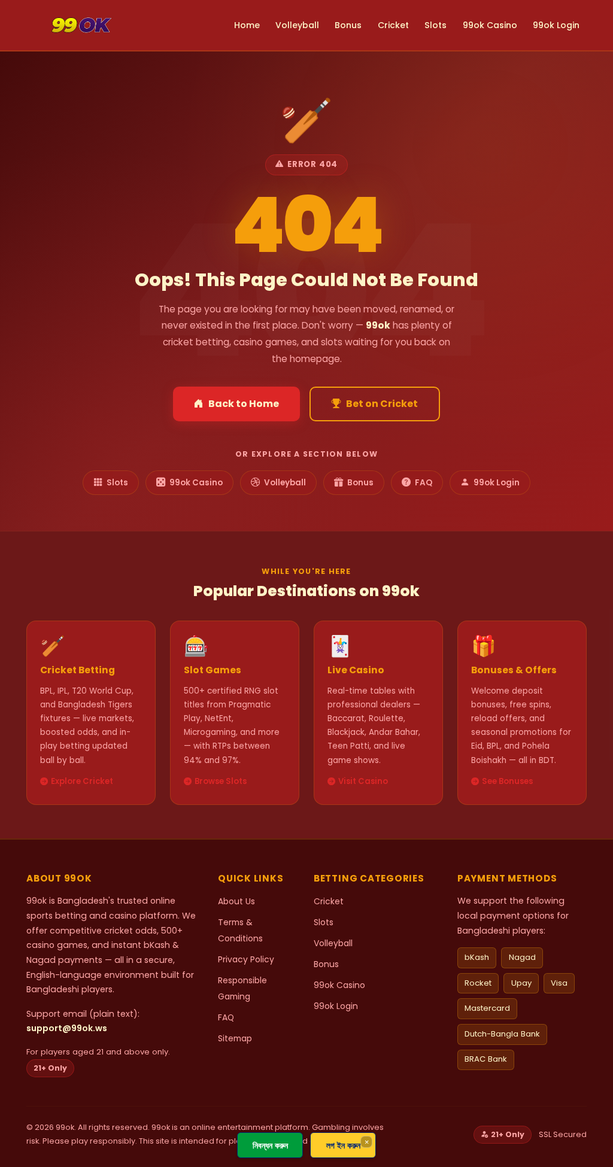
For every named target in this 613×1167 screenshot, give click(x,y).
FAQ (423, 482)
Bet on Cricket (382, 404)
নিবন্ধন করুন (270, 1145)
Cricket (393, 25)
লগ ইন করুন (343, 1145)
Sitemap (235, 1038)
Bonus (348, 25)
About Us (236, 901)
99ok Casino (490, 25)
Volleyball (297, 25)
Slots (435, 25)
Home (247, 25)
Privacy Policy (246, 959)
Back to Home (243, 404)
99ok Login (556, 25)
